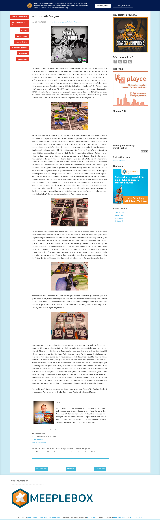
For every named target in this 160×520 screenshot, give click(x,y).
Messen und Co (21, 42)
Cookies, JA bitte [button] (102, 5)
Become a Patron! (119, 161)
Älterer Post (100, 469)
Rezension (77, 22)
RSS (120, 61)
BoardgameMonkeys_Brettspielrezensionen (44, 517)
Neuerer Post (41, 469)
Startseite (71, 469)
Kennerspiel (64, 22)
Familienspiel (119, 215)
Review (71, 22)
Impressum (23, 53)
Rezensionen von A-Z (19, 23)
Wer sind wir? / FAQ (19, 48)
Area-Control (54, 22)
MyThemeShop (92, 517)
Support (24, 30)
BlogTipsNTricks (119, 517)
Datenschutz (22, 59)
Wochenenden (21, 36)
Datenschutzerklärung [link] (60, 8)
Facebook (115, 61)
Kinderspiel (119, 221)
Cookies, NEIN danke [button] (123, 6)
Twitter (125, 61)
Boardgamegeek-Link (37, 439)
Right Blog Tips (136, 517)
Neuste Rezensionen (19, 17)
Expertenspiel (120, 212)
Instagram (130, 61)
